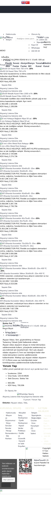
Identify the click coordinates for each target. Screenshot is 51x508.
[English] (23, 2)
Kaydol (6, 485)
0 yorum (27, 400)
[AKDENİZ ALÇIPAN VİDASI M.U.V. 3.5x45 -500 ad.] (25, 326)
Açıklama (11, 333)
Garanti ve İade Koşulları (21, 443)
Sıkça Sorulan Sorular (8, 425)
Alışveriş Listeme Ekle (12, 397)
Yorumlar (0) (13, 335)
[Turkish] (28, 2)
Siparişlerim (36, 415)
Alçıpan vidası (16, 403)
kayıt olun (44, 369)
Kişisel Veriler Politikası (21, 428)
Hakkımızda (11, 413)
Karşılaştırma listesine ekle (32, 397)
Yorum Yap (36, 400)
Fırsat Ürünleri (6, 65)
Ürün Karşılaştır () (35, 425)
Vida (25, 403)
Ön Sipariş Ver (11, 391)
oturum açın (29, 369)
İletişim (34, 413)
